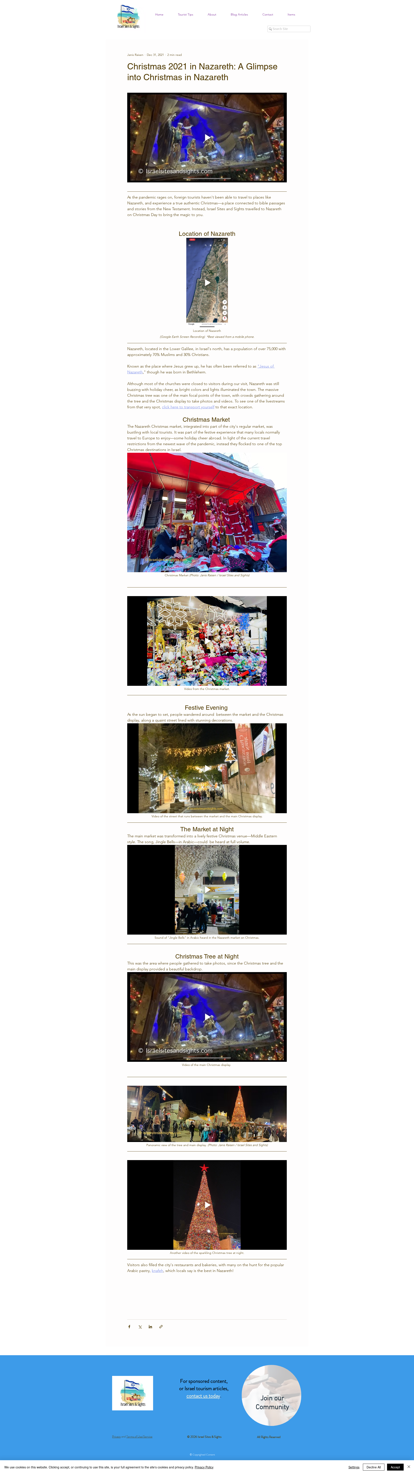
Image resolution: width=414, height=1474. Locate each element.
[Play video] (207, 137)
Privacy (116, 1436)
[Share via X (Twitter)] (140, 1327)
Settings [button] (353, 1467)
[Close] (408, 1467)
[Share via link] (161, 1327)
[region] (271, 1395)
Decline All (374, 1467)
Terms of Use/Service (139, 1436)
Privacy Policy (204, 1467)
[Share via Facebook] (129, 1327)
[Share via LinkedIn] (150, 1327)
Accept (395, 1467)
